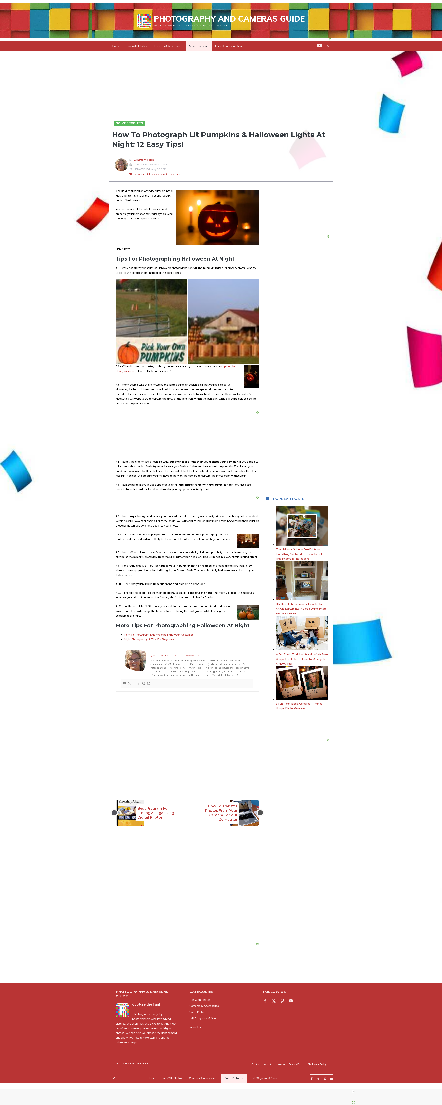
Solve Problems (198, 46)
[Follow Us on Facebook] (265, 1000)
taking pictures (173, 174)
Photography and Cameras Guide (229, 19)
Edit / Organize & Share (229, 46)
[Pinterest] (143, 683)
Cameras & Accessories (168, 46)
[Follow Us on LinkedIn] (282, 1000)
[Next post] (260, 813)
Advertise (279, 1064)
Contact (256, 1064)
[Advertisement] (187, 739)
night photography (155, 174)
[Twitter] (129, 683)
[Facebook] (134, 683)
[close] (222, 1091)
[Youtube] (124, 683)
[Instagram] (148, 683)
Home (116, 46)
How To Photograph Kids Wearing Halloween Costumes (159, 634)
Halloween (139, 174)
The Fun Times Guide (137, 1063)
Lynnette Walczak (144, 159)
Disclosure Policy (317, 1064)
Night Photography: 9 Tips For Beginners (149, 639)
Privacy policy (296, 1064)
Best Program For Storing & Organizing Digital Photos (155, 812)
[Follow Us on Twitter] (273, 1000)
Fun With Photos (137, 46)
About (267, 1064)
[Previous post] (114, 813)
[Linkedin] (139, 683)
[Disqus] (187, 890)
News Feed (196, 1027)
